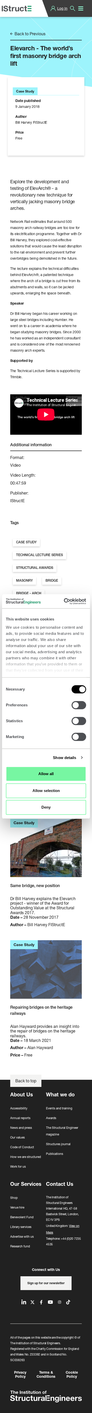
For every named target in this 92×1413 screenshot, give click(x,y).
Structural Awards (34, 568)
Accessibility (18, 1108)
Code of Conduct (22, 1147)
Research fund (20, 1246)
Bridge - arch (28, 593)
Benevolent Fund (21, 1217)
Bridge (51, 580)
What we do (60, 1094)
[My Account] (53, 8)
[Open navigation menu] (81, 8)
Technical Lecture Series (39, 555)
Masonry (24, 580)
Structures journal (58, 1144)
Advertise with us (22, 1236)
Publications (54, 1154)
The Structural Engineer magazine (62, 1131)
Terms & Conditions (46, 1374)
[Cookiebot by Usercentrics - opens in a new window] (65, 601)
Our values (17, 1137)
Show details (64, 757)
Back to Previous (29, 33)
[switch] (79, 705)
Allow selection (46, 790)
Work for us (18, 1166)
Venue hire (17, 1207)
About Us (21, 1094)
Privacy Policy (20, 1374)
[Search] (73, 8)
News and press (21, 1128)
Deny (46, 807)
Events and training (59, 1108)
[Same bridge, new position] (46, 851)
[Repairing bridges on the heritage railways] (46, 972)
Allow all (46, 774)
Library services (20, 1227)
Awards (51, 1118)
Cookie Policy (72, 1374)
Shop (14, 1198)
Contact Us (59, 1184)
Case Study (26, 542)
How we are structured (25, 1157)
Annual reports (20, 1118)
